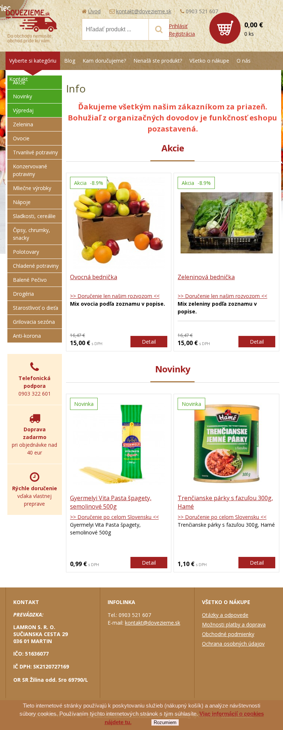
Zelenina (23, 124)
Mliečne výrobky (32, 188)
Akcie (19, 82)
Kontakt (18, 79)
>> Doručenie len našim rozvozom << (115, 295)
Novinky (22, 96)
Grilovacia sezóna (34, 321)
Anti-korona (27, 335)
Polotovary (26, 251)
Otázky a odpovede (225, 614)
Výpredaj (23, 110)
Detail (149, 341)
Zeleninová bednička (206, 277)
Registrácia (182, 33)
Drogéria (23, 293)
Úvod (94, 11)
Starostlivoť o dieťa (35, 307)
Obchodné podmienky (228, 634)
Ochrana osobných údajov (233, 643)
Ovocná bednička (93, 277)
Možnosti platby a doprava (234, 624)
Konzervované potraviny (30, 170)
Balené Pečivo (30, 279)
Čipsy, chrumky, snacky (31, 234)
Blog (69, 60)
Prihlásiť (178, 25)
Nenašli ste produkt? (157, 60)
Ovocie (21, 138)
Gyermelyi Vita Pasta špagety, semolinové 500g (110, 502)
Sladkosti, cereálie (34, 216)
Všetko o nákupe (209, 60)
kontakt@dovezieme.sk (143, 11)
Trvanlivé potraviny (35, 152)
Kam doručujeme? (104, 60)
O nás (244, 60)
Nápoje (22, 202)
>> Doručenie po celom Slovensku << (114, 516)
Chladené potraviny (36, 265)
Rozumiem (165, 722)
